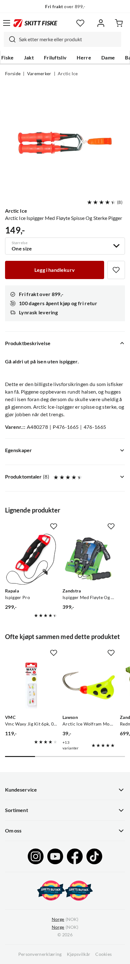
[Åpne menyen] (6, 23)
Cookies (103, 954)
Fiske (7, 57)
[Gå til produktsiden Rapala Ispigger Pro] (31, 559)
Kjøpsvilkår (79, 954)
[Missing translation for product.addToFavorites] (116, 270)
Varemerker (39, 73)
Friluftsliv (55, 57)
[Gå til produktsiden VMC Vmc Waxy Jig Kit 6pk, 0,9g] (31, 685)
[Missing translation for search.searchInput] (10, 39)
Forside (13, 73)
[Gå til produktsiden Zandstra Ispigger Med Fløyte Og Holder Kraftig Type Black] (88, 559)
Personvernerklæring (40, 954)
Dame (108, 57)
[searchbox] (68, 39)
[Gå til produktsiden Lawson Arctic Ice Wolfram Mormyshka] (88, 685)
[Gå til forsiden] (35, 23)
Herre (84, 57)
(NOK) (65, 919)
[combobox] (62, 39)
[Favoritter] (80, 23)
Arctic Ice (68, 73)
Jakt (29, 57)
